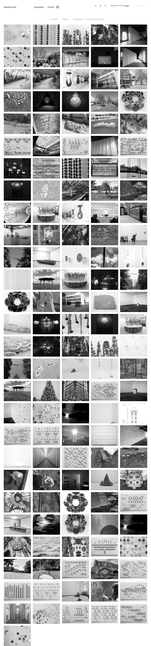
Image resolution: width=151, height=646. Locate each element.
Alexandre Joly (10, 7)
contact (51, 7)
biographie (39, 7)
